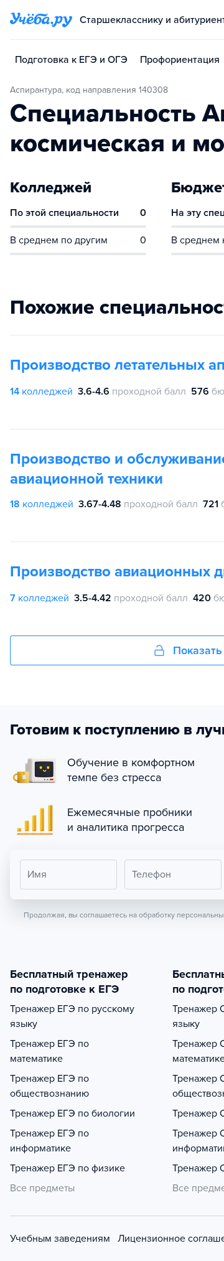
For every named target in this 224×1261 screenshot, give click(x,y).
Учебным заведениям (60, 1238)
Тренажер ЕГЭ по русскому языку (72, 1016)
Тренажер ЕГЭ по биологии (72, 1113)
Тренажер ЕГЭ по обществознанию (49, 1086)
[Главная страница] (41, 19)
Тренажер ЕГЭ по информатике (49, 1141)
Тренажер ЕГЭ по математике (49, 1051)
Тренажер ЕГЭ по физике (67, 1168)
